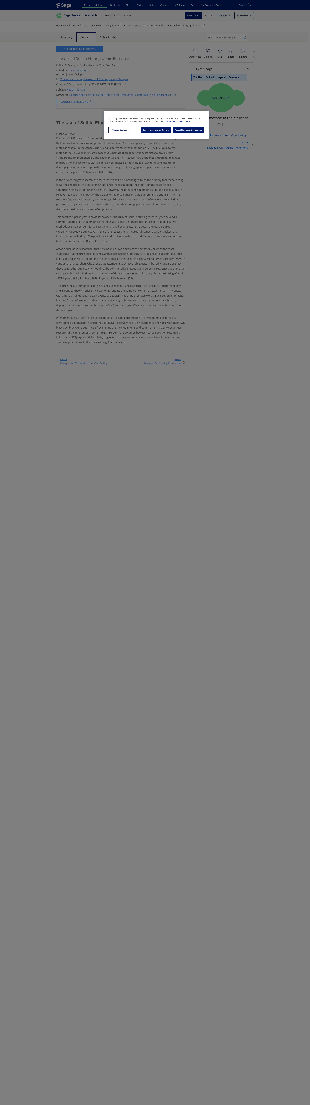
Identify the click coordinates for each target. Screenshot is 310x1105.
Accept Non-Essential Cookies (188, 130)
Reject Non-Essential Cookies (156, 130)
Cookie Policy (184, 121)
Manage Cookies (119, 130)
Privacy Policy (171, 121)
